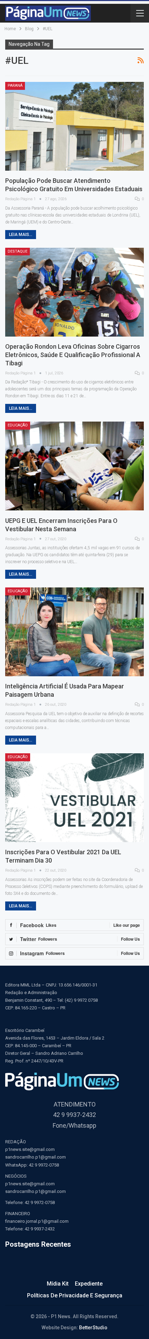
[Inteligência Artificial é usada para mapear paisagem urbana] (74, 631)
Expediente (89, 1283)
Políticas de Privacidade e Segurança (74, 1295)
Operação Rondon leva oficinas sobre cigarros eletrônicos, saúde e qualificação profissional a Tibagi (72, 355)
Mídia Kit (58, 1283)
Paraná (15, 85)
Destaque (17, 251)
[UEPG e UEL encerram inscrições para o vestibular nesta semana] (74, 466)
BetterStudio (93, 1327)
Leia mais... (20, 234)
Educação (18, 425)
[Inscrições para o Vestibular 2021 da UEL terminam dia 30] (74, 797)
